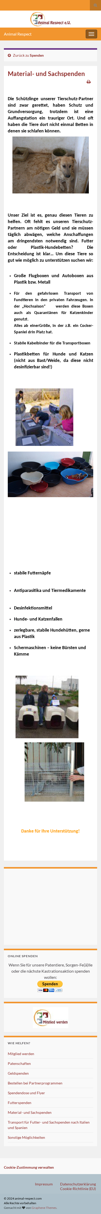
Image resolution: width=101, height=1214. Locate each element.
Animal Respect (18, 33)
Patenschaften (19, 1063)
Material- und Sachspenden (30, 1112)
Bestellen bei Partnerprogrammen (35, 1083)
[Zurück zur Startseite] (50, 19)
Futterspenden (19, 1102)
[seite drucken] (89, 81)
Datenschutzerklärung (78, 1184)
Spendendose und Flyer (26, 1093)
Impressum (44, 1184)
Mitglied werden (21, 1053)
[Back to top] (89, 1202)
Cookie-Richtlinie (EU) (78, 1188)
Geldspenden (18, 1073)
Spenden (37, 55)
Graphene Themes (44, 1208)
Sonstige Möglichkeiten (26, 1137)
